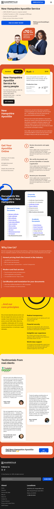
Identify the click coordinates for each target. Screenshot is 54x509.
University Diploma (38, 229)
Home (2, 488)
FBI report (10, 229)
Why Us (3, 494)
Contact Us (4, 499)
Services (3, 490)
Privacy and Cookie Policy (7, 503)
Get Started (9, 101)
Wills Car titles (12, 226)
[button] (51, 2)
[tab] (8, 72)
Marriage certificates (13, 214)
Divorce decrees (12, 220)
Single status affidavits (14, 222)
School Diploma (37, 225)
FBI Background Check (14, 231)
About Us (3, 496)
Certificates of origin (34, 204)
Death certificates (12, 216)
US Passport (11, 233)
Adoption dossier (12, 228)
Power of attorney (12, 224)
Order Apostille (38, 2)
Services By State (5, 492)
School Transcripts (38, 227)
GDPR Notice (4, 505)
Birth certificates (12, 218)
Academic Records (38, 232)
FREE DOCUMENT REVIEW (16, 23)
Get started (43, 451)
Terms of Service (5, 501)
